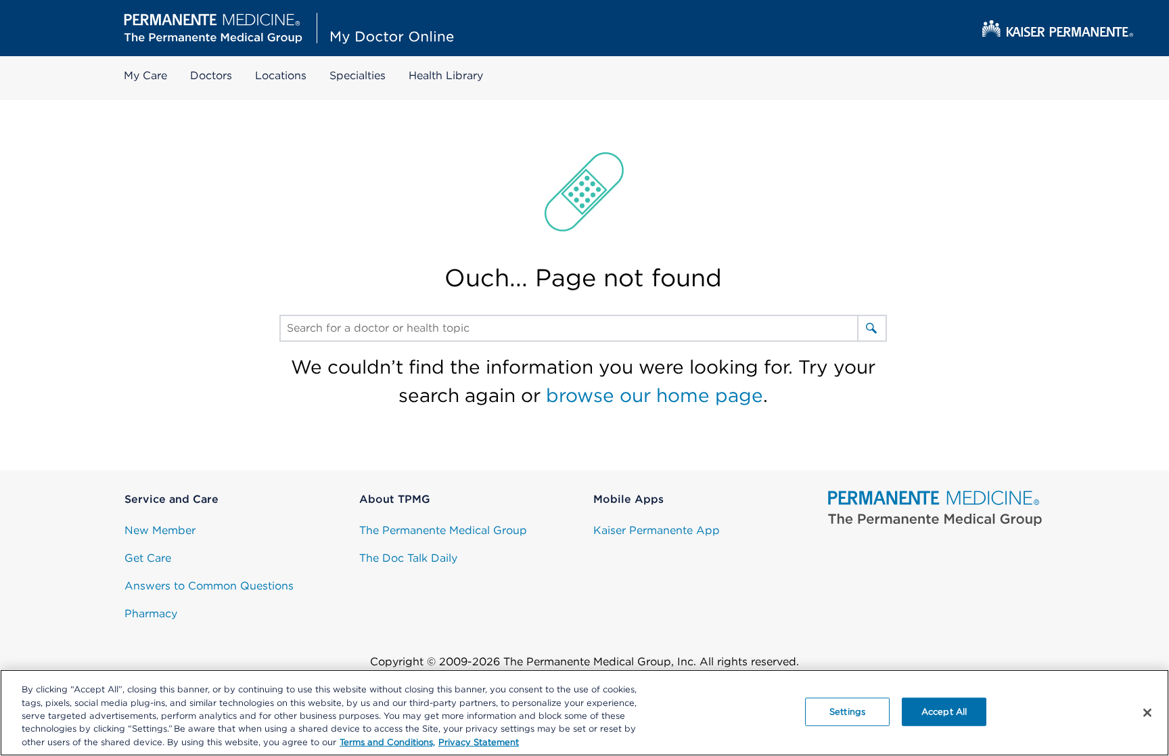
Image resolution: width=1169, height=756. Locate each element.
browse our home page (654, 395)
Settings (847, 712)
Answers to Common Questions (209, 585)
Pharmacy (150, 613)
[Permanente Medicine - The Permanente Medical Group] (935, 509)
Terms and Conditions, (387, 742)
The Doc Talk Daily (408, 558)
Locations (280, 75)
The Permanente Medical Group (443, 530)
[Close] (1147, 713)
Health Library (446, 75)
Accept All (944, 712)
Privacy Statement (478, 742)
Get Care (147, 558)
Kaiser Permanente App (656, 530)
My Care (145, 75)
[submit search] (871, 328)
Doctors (211, 75)
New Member (160, 530)
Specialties (357, 75)
